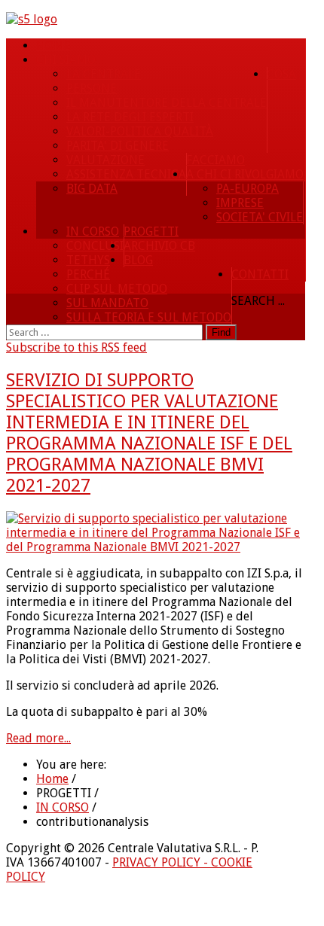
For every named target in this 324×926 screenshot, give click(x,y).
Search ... (258, 301)
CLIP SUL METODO (116, 289)
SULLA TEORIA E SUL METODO (148, 317)
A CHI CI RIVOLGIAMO (245, 174)
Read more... (38, 738)
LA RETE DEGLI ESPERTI (130, 117)
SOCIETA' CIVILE (259, 217)
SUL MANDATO (107, 303)
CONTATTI (260, 274)
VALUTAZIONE (105, 160)
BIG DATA (92, 188)
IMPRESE (240, 203)
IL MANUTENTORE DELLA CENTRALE (166, 103)
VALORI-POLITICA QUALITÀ (139, 131)
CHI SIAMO (66, 60)
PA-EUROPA (247, 188)
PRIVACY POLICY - (161, 862)
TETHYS (88, 260)
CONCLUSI (95, 246)
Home (53, 45)
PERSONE (91, 88)
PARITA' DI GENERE (117, 146)
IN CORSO (92, 231)
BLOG (138, 260)
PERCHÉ (88, 274)
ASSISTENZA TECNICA (126, 174)
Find (221, 332)
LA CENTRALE (103, 74)
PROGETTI (151, 231)
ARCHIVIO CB (159, 246)
